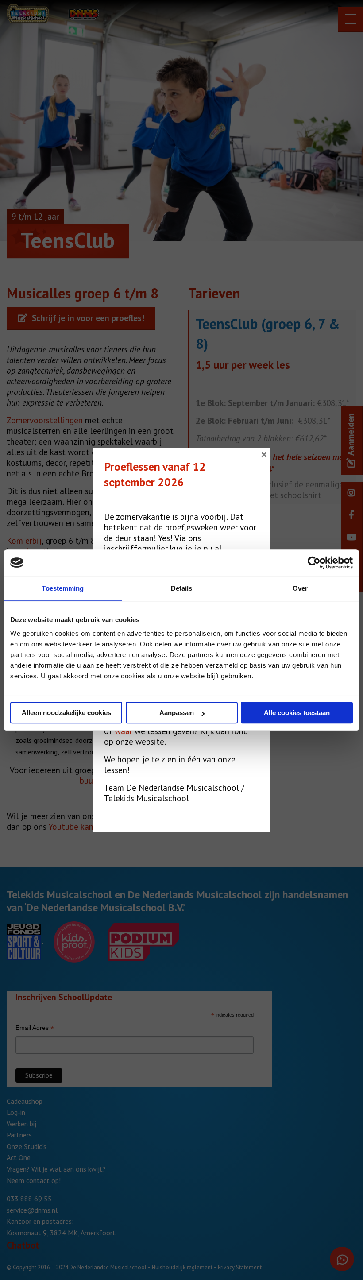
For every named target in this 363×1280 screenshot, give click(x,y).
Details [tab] (182, 588)
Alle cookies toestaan (297, 712)
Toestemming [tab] (63, 588)
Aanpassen (176, 712)
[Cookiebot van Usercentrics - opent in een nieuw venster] (314, 562)
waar (123, 730)
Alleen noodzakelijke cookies (66, 712)
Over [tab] (300, 588)
